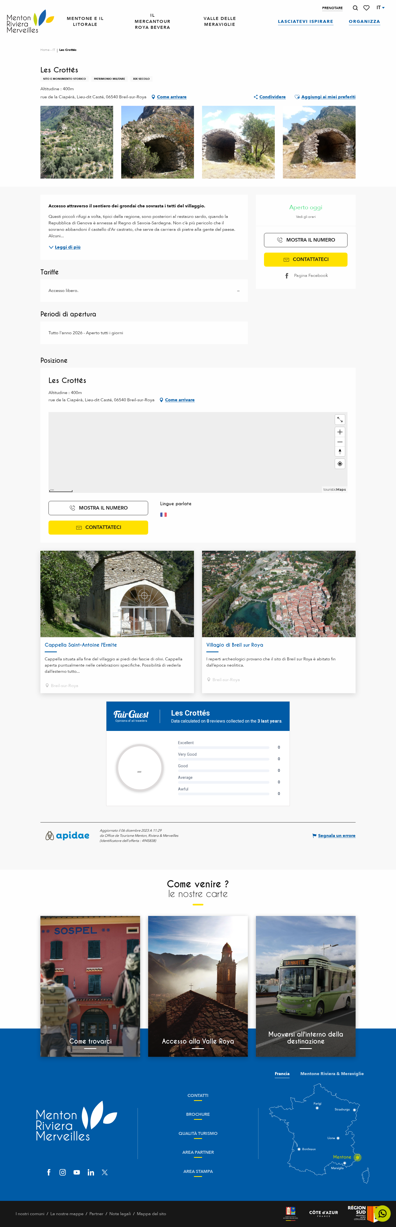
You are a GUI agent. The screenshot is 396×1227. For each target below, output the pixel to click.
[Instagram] (63, 1172)
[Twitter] (105, 1172)
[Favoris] (367, 8)
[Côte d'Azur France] (323, 1214)
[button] (355, 8)
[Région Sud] (364, 1214)
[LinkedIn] (91, 1172)
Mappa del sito (151, 1214)
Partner (96, 1214)
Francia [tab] (282, 1074)
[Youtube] (77, 1172)
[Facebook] (49, 1172)
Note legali (120, 1214)
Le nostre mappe (67, 1214)
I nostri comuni (30, 1214)
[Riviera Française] (290, 1214)
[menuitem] (30, 21)
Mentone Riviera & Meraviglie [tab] (332, 1074)
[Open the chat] (382, 1213)
